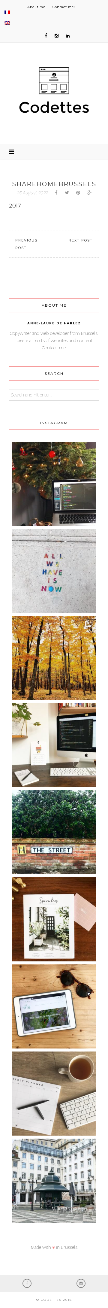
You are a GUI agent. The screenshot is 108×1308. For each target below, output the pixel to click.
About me (36, 7)
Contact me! (63, 7)
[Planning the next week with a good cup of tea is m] (54, 1094)
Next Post (80, 240)
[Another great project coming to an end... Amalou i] (54, 1006)
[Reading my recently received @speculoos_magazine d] (54, 919)
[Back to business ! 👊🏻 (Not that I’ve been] (54, 745)
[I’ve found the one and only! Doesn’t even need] (54, 832)
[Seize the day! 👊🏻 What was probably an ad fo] (54, 571)
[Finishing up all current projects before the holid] (54, 484)
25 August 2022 (32, 193)
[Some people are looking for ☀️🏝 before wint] (54, 658)
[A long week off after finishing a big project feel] (54, 1181)
